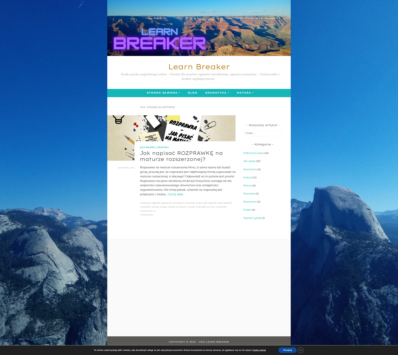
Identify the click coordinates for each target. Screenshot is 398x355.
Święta (247, 209)
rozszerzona (146, 211)
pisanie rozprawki (197, 207)
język (198, 203)
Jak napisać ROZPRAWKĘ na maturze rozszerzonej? (181, 156)
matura (155, 207)
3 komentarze (147, 215)
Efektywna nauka (253, 152)
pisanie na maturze (177, 207)
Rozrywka (249, 193)
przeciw (210, 207)
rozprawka (221, 207)
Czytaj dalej (175, 194)
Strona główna (162, 92)
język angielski (209, 203)
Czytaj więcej (259, 350)
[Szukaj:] (262, 132)
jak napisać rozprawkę (184, 203)
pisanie (163, 207)
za (154, 211)
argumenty (166, 203)
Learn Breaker (199, 66)
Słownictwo (250, 201)
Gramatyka (216, 92)
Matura (244, 92)
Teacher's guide (252, 217)
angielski (156, 203)
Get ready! (148, 147)
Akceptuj (287, 350)
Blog (192, 92)
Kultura (247, 177)
